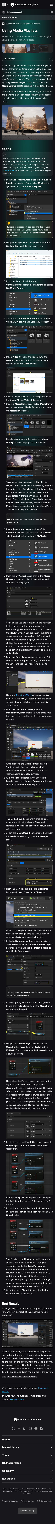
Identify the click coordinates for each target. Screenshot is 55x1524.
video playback (30, 1377)
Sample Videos (9, 170)
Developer (10, 23)
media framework (14, 1377)
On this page (9, 59)
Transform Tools (23, 695)
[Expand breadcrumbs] (18, 24)
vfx (4, 1377)
